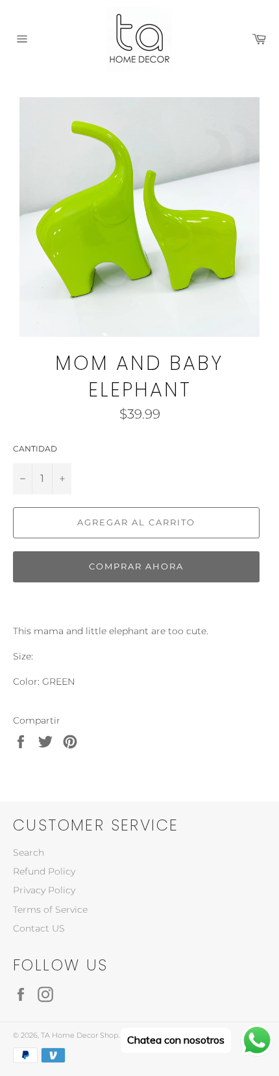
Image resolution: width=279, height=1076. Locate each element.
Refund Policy (44, 871)
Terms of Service (50, 909)
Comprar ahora (136, 566)
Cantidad (35, 448)
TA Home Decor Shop (79, 1035)
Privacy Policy (44, 890)
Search (28, 852)
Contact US (39, 928)
